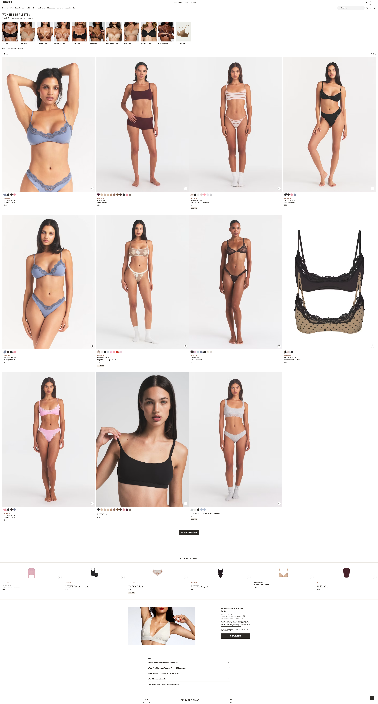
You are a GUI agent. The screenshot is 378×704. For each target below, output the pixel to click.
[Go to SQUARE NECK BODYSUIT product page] (220, 572)
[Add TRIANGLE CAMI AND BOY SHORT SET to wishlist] (122, 577)
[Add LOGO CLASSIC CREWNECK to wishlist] (59, 577)
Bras (9, 48)
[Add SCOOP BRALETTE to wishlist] (92, 188)
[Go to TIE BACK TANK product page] (346, 572)
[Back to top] (372, 698)
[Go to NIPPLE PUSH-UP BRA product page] (283, 572)
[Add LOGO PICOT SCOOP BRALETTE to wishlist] (185, 346)
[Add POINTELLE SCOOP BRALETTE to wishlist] (279, 188)
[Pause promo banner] (366, 2)
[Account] (371, 8)
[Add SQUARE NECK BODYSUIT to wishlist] (248, 577)
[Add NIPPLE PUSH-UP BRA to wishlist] (311, 577)
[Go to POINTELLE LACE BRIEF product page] (157, 572)
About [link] (231, 702)
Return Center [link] (147, 702)
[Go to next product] (376, 558)
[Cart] (375, 8)
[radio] (5, 194)
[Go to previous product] (365, 558)
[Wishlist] (367, 8)
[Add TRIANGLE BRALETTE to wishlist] (92, 346)
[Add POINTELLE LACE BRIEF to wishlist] (185, 577)
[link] (235, 636)
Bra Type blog (244, 629)
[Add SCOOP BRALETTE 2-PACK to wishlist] (372, 346)
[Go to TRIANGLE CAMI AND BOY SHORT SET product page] (94, 572)
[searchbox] (352, 8)
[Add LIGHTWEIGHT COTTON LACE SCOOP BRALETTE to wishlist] (279, 503)
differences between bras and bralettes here (235, 625)
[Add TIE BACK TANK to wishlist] (374, 577)
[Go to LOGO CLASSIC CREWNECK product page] (31, 572)
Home (4, 48)
